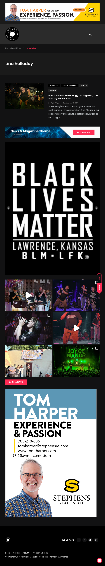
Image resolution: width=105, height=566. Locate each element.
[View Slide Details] (52, 208)
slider (53, 90)
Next (96, 208)
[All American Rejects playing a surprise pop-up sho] (28, 361)
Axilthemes (63, 557)
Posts (84, 86)
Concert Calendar (40, 553)
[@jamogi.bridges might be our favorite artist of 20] (76, 328)
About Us (26, 553)
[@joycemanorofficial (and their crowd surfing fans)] (76, 361)
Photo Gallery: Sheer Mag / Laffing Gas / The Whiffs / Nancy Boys (73, 97)
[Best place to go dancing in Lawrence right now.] (28, 295)
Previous (9, 208)
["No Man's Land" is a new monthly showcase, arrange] (28, 328)
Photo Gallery (69, 86)
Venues (16, 553)
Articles (54, 86)
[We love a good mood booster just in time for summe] (76, 295)
